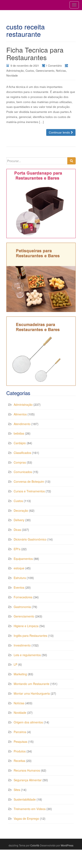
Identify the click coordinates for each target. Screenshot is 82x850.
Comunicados (23, 472)
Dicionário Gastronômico (30, 539)
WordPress (67, 845)
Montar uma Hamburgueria (32, 693)
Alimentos (20, 414)
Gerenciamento (45, 71)
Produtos (20, 751)
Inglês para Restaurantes (30, 635)
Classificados (22, 453)
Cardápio (20, 443)
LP (15, 664)
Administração (15, 71)
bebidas (19, 433)
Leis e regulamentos (27, 655)
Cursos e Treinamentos (29, 491)
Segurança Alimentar (28, 780)
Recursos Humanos (27, 770)
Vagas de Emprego (26, 818)
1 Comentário (54, 65)
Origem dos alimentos (28, 722)
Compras (20, 462)
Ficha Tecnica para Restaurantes (34, 53)
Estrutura (20, 578)
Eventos (19, 587)
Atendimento (22, 424)
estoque (19, 568)
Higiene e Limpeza (26, 626)
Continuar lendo (60, 132)
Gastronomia (22, 607)
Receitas (19, 761)
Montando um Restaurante (31, 684)
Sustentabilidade (25, 799)
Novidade (12, 75)
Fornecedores (23, 597)
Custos (29, 71)
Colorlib (34, 845)
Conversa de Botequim (29, 481)
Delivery (19, 520)
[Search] (71, 160)
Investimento (22, 645)
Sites (17, 790)
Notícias (61, 71)
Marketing (20, 674)
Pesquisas (20, 741)
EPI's (17, 549)
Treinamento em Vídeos (30, 809)
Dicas (17, 529)
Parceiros (20, 732)
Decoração (21, 510)
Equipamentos (23, 559)
